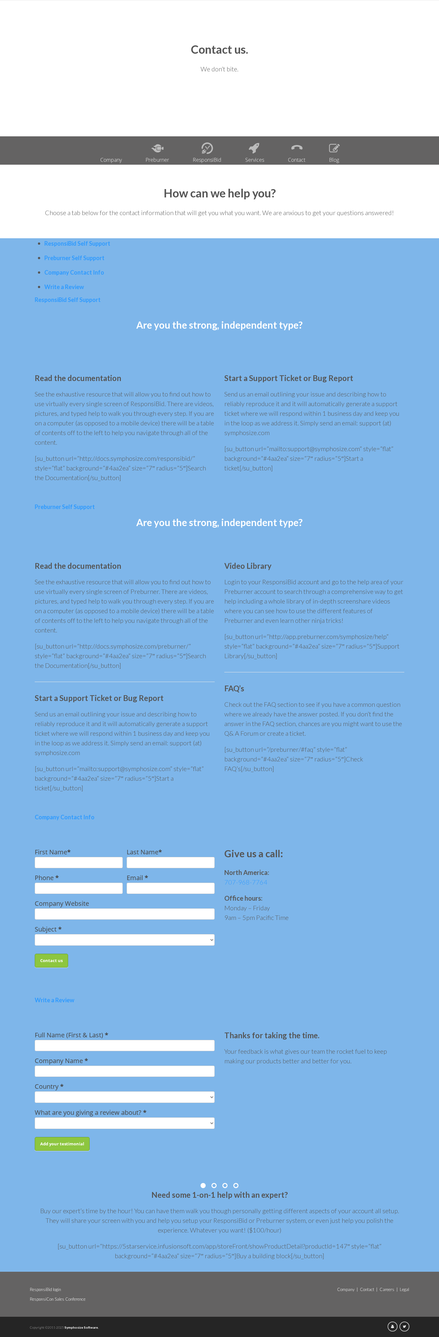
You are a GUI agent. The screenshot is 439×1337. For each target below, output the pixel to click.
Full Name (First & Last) (71, 1035)
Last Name (144, 852)
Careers (387, 1289)
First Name (53, 852)
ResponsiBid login (45, 1289)
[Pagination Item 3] (225, 1185)
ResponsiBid (207, 159)
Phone (47, 877)
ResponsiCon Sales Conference (57, 1299)
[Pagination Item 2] (214, 1185)
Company (111, 159)
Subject (48, 929)
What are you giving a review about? (91, 1112)
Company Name (61, 1060)
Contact (296, 159)
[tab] (77, 243)
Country (49, 1086)
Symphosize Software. (82, 1327)
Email (137, 877)
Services (254, 159)
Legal (404, 1289)
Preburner (157, 159)
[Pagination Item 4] (235, 1185)
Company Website (62, 903)
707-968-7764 (245, 882)
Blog (334, 159)
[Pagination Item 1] (203, 1185)
